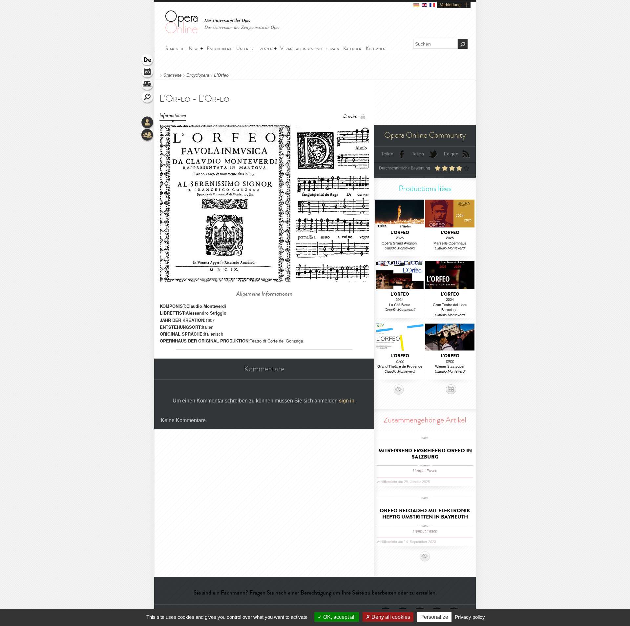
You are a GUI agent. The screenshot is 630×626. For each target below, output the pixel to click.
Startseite (172, 75)
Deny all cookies (390, 617)
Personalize (434, 617)
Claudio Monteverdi (206, 306)
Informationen (172, 115)
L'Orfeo (221, 75)
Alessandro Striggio (206, 313)
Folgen (451, 153)
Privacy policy (470, 617)
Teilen (387, 153)
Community (147, 135)
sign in (346, 400)
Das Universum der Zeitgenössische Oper (242, 27)
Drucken (351, 116)
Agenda (147, 72)
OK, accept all (339, 617)
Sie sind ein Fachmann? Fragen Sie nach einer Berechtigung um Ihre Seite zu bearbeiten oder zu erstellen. (315, 592)
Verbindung (450, 5)
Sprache (147, 60)
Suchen (147, 97)
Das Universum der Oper (227, 20)
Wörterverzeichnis (147, 85)
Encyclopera (197, 75)
